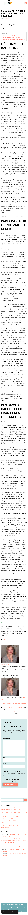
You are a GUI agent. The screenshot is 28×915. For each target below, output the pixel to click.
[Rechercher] (25, 800)
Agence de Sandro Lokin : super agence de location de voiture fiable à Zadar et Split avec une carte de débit (13, 840)
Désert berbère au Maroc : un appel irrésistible (13, 707)
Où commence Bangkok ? (9, 35)
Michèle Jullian (7, 18)
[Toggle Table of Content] (23, 33)
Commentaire (7, 738)
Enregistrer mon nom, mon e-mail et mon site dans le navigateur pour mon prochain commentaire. (14, 773)
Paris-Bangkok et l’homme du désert (11, 37)
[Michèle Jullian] (10, 662)
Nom (4, 757)
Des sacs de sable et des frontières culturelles (14, 39)
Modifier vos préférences (9, 911)
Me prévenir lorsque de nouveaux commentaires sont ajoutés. (11, 780)
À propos (5, 639)
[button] (25, 3)
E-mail (5, 763)
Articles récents (7, 642)
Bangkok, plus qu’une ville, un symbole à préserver (14, 703)
